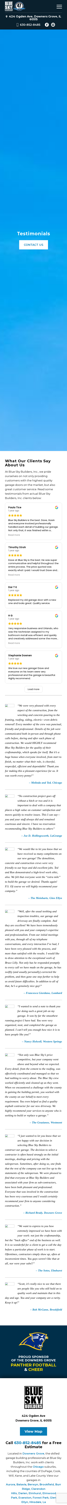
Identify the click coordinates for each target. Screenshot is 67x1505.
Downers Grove (33, 1453)
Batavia (21, 1484)
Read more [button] (14, 535)
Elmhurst (35, 1493)
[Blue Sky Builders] (27, 6)
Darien (22, 1493)
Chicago (38, 1466)
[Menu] (57, 6)
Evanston (24, 1497)
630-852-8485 (30, 25)
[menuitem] (57, 6)
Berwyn (33, 1484)
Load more (33, 689)
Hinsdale (35, 1502)
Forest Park (41, 1497)
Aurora (10, 1484)
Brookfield (46, 1484)
